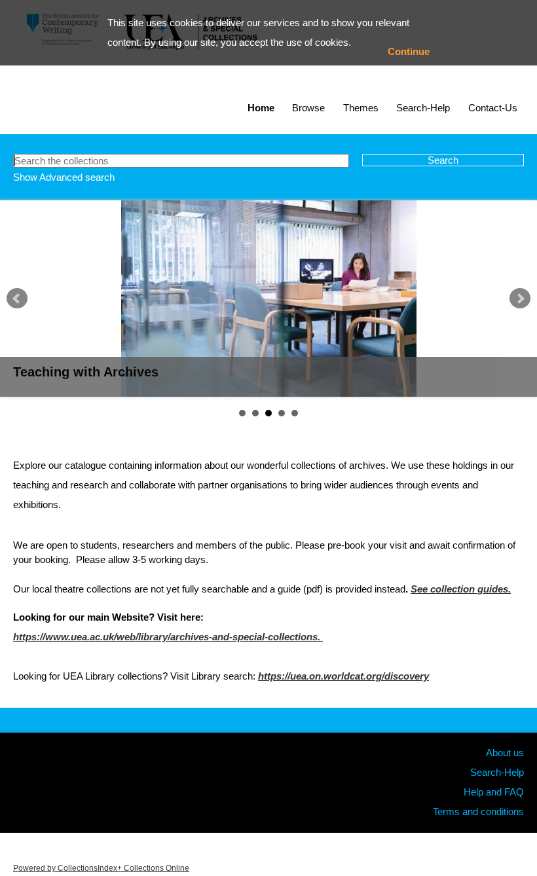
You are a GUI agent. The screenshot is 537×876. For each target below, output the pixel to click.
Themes (361, 107)
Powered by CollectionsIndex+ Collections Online (101, 868)
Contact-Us (492, 107)
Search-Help (423, 107)
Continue (409, 51)
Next (519, 298)
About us (505, 752)
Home (261, 107)
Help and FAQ (494, 791)
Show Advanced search (64, 177)
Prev (17, 298)
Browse (308, 107)
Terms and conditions (478, 811)
